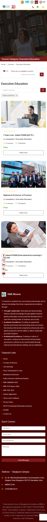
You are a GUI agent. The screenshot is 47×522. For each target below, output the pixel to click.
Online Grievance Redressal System (16, 378)
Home (5, 359)
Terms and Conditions (11, 398)
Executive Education (24, 139)
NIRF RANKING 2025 (10, 382)
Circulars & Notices (10, 363)
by (4, 139)
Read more (23, 153)
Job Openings (8, 367)
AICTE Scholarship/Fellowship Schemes (17, 406)
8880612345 (10, 485)
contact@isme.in (11, 489)
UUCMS (6, 410)
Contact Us (7, 414)
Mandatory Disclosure (11, 375)
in (15, 139)
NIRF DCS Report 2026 (11, 386)
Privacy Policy (8, 402)
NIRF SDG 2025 (8, 390)
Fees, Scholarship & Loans (12, 371)
